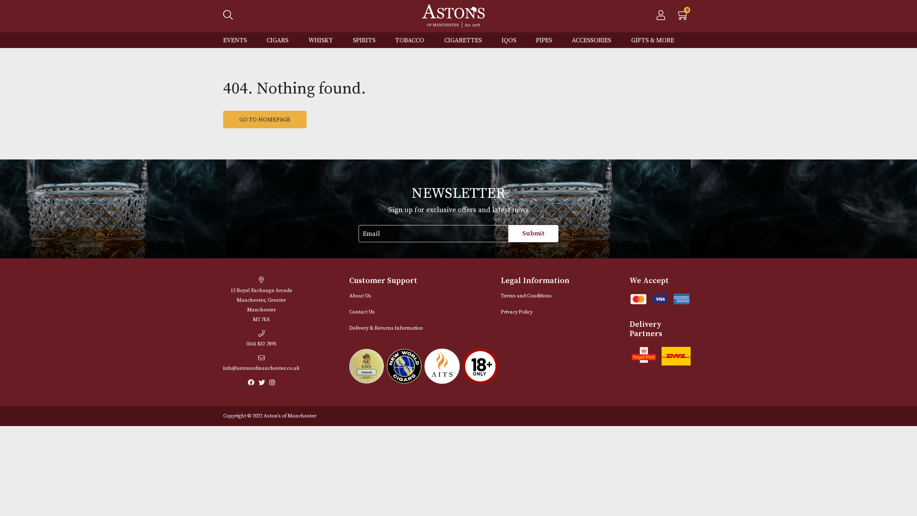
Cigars (277, 40)
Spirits (364, 40)
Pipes (544, 40)
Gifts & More (652, 40)
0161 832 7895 (261, 344)
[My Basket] (683, 17)
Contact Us (362, 312)
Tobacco (409, 40)
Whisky (320, 40)
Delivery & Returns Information (386, 328)
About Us (360, 296)
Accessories (591, 40)
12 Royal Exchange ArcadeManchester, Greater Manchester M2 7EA (261, 305)
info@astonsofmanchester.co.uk (261, 368)
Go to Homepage (265, 119)
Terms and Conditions (526, 296)
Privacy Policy (517, 312)
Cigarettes (463, 40)
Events (235, 40)
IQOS (508, 40)
